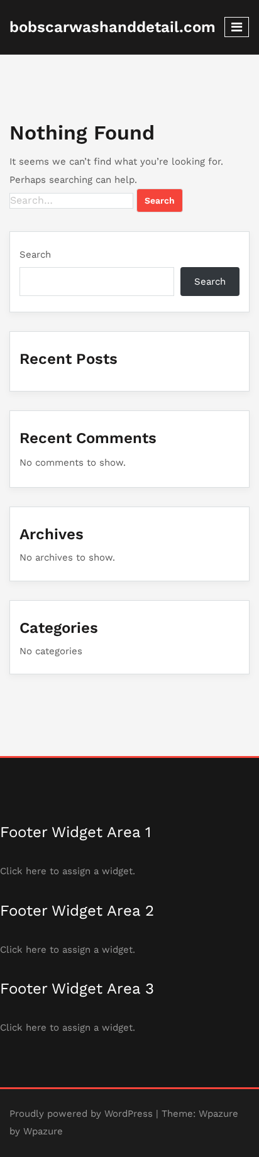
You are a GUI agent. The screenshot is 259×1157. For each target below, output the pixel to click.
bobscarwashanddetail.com (112, 27)
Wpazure (218, 1113)
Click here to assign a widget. (67, 871)
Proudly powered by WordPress (81, 1113)
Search (35, 254)
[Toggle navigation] (237, 27)
